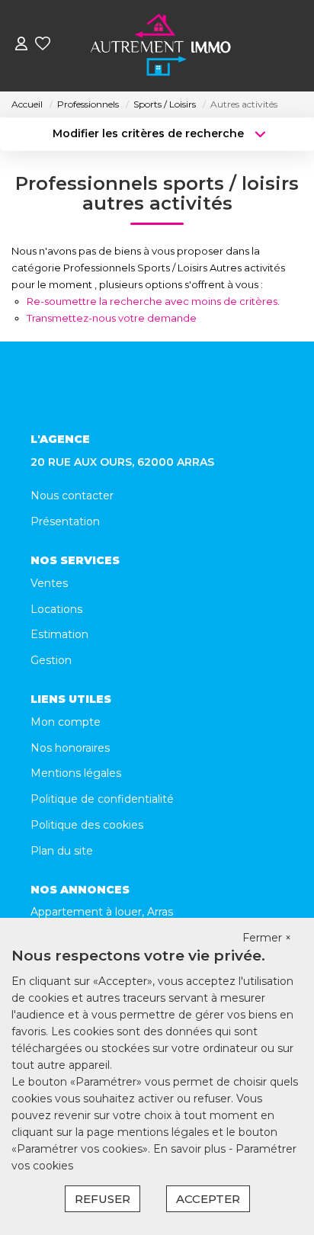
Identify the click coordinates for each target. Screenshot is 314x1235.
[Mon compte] (21, 45)
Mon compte (65, 722)
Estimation (59, 634)
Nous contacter (72, 495)
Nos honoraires (70, 748)
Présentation (65, 521)
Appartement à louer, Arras (101, 912)
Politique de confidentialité (102, 799)
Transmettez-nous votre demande (112, 318)
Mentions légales (75, 773)
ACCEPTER (208, 1199)
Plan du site (61, 851)
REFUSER (102, 1199)
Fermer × (266, 938)
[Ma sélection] (42, 45)
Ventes (49, 583)
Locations (56, 609)
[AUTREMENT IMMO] (161, 45)
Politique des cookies (86, 825)
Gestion (51, 660)
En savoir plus (191, 1149)
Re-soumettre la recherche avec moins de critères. (153, 301)
